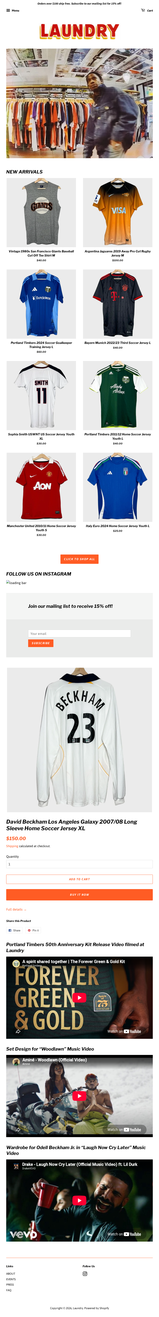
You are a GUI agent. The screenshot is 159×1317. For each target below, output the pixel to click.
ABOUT (10, 1273)
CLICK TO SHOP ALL (79, 559)
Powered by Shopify (96, 1308)
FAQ (8, 1290)
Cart (150, 11)
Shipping (12, 846)
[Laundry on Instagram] (85, 1274)
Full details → (16, 909)
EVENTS (11, 1279)
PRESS (10, 1284)
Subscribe (41, 643)
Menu (15, 10)
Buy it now (79, 895)
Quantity (12, 856)
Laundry (78, 1308)
